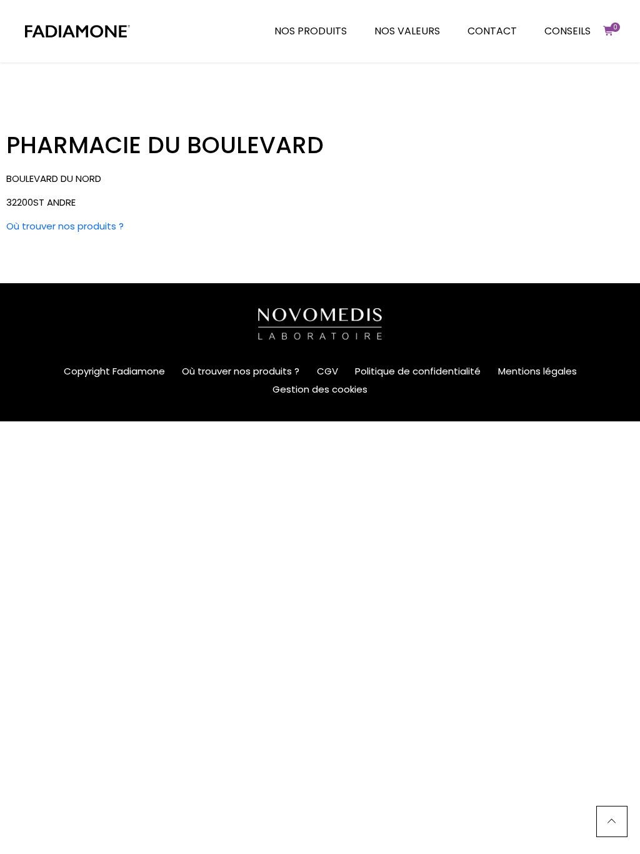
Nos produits (310, 31)
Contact (492, 31)
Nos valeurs (407, 31)
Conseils (567, 31)
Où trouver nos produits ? (65, 226)
